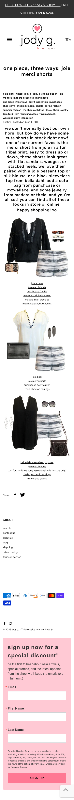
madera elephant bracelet (37, 303)
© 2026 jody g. (11, 629)
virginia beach (47, 113)
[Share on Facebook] (15, 495)
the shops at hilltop (33, 109)
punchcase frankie (37, 291)
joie (61, 93)
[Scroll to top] (65, 789)
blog (5, 542)
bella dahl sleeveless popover (37, 462)
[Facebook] (4, 624)
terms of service (12, 556)
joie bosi (37, 376)
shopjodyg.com (26, 105)
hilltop (19, 93)
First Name (16, 708)
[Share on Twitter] (22, 495)
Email (12, 687)
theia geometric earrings (37, 474)
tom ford (8, 113)
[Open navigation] (9, 39)
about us (8, 537)
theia (49, 109)
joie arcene (37, 283)
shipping (8, 547)
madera (7, 97)
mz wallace (41, 97)
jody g (28, 93)
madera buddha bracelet (37, 295)
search (6, 528)
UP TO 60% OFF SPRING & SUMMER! (33, 5)
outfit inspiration (38, 101)
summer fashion (12, 109)
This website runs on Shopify (36, 629)
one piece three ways (15, 101)
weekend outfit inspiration (18, 117)
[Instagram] (10, 624)
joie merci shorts (37, 287)
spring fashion (53, 105)
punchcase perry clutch (37, 384)
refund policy (10, 552)
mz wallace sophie (37, 478)
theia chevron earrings (37, 389)
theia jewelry (60, 109)
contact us (9, 532)
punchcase (55, 101)
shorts (39, 105)
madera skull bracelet (37, 299)
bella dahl (8, 93)
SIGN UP (37, 778)
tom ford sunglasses (26, 113)
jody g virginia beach (45, 93)
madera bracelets (23, 97)
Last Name (16, 729)
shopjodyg (9, 105)
